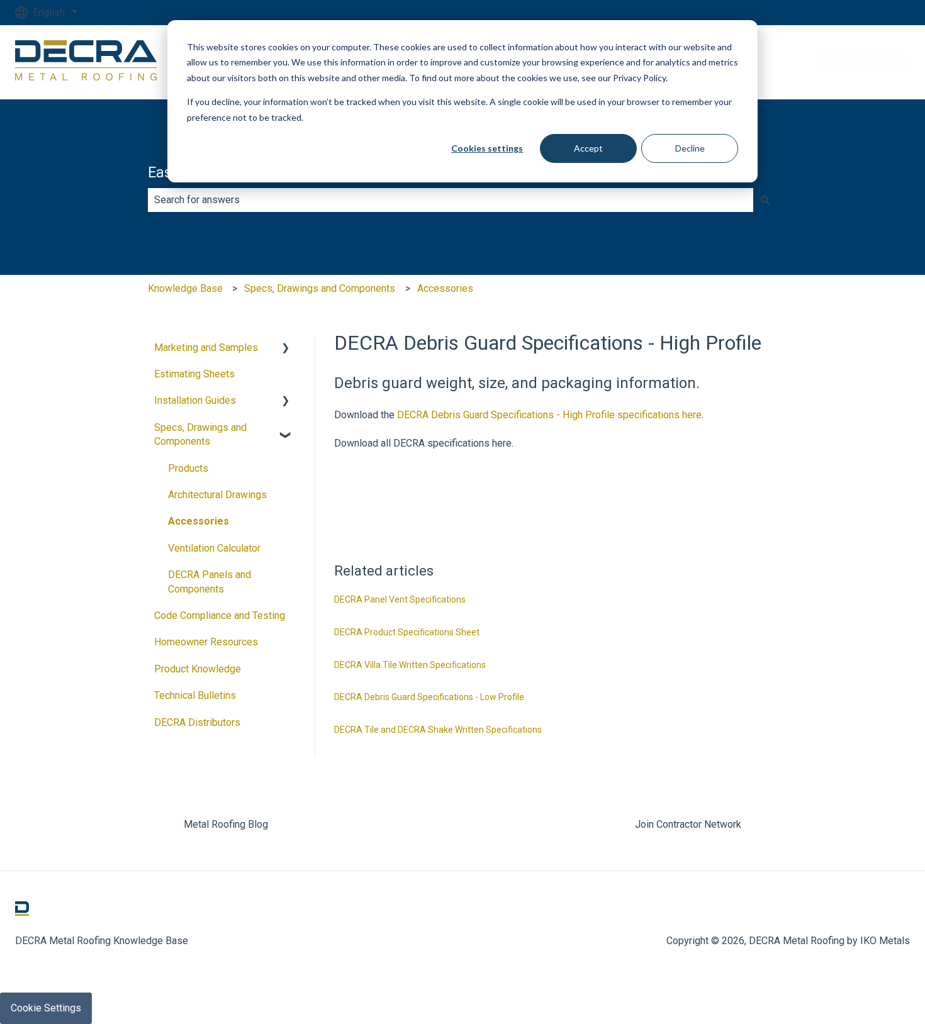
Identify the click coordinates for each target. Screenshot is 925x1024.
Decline (690, 148)
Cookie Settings (46, 1008)
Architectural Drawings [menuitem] (217, 495)
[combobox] (450, 200)
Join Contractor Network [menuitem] (688, 824)
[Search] (765, 200)
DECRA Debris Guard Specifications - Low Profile (429, 697)
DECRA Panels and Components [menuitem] (209, 581)
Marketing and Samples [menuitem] (206, 347)
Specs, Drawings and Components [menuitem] (200, 434)
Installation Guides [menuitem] (195, 400)
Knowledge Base (185, 288)
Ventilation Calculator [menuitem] (214, 548)
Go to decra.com (861, 62)
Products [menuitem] (188, 468)
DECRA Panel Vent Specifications (400, 599)
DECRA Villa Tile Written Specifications (410, 665)
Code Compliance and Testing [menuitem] (219, 615)
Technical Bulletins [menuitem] (195, 695)
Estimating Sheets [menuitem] (194, 374)
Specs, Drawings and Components (319, 288)
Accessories (445, 288)
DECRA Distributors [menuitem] (197, 722)
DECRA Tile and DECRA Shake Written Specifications (438, 730)
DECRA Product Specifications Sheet (406, 632)
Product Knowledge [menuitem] (197, 669)
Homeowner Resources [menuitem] (206, 642)
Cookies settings (487, 148)
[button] (286, 349)
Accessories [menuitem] (198, 521)
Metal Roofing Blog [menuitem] (226, 824)
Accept (588, 148)
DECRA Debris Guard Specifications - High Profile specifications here (549, 415)
